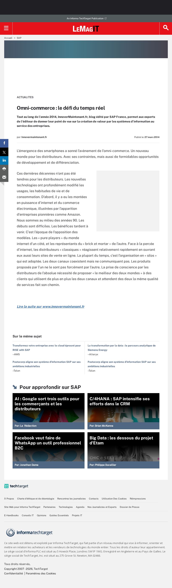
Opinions (41, 515)
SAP (19, 38)
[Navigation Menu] (6, 28)
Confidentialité (13, 573)
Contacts (94, 498)
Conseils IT (28, 515)
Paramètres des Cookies (41, 573)
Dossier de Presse (129, 507)
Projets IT (77, 515)
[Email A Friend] (4, 177)
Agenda (80, 507)
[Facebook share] (4, 143)
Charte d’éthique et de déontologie (35, 498)
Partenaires (49, 507)
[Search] (165, 28)
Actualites (25, 97)
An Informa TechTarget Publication (85, 18)
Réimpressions (138, 498)
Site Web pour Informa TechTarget (22, 507)
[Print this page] (4, 169)
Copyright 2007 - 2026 (18, 568)
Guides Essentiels (59, 515)
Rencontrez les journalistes (71, 498)
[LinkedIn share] (4, 160)
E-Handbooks (11, 515)
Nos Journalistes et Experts (102, 507)
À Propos (9, 498)
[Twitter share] (4, 152)
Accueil (8, 38)
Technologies (66, 507)
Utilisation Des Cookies (114, 498)
